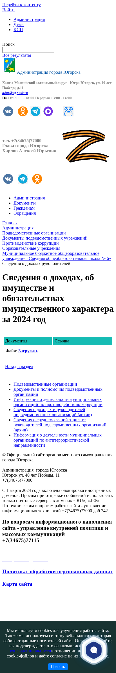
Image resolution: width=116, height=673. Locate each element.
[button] (93, 650)
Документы (25, 203)
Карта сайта (17, 584)
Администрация (29, 19)
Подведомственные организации (45, 384)
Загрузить (28, 350)
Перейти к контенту (21, 4)
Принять (58, 667)
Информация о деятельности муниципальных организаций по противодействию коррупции (58, 402)
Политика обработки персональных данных (57, 571)
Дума (19, 24)
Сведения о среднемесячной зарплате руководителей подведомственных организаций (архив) (60, 424)
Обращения (25, 213)
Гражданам (24, 208)
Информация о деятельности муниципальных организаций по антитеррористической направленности (58, 440)
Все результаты (16, 55)
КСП (18, 29)
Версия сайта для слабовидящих (33, 39)
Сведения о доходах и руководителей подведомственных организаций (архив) (53, 412)
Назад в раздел (19, 366)
